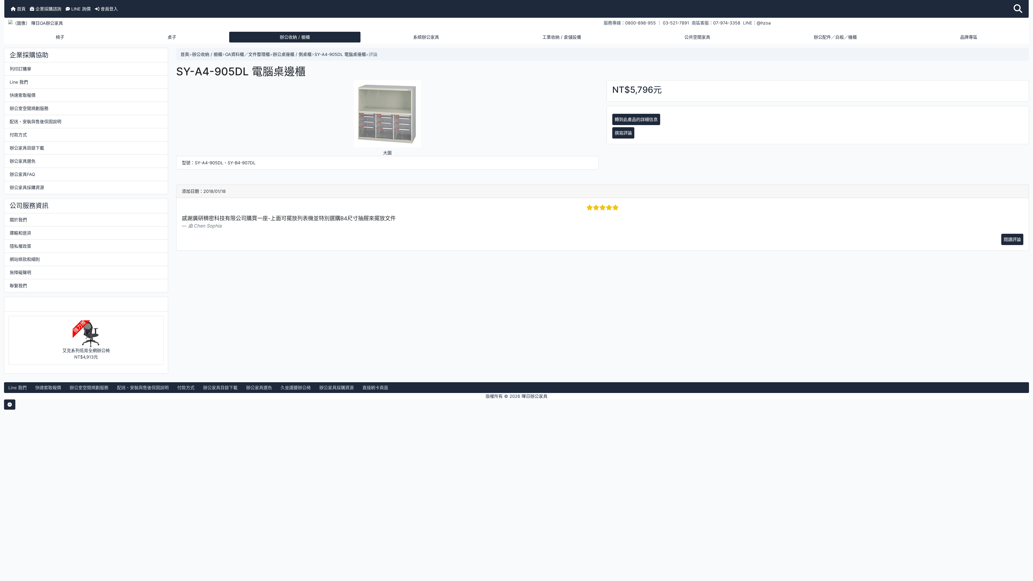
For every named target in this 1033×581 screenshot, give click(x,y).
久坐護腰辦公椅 (296, 387)
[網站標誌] (175, 22)
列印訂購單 (20, 69)
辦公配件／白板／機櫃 (835, 37)
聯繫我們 (18, 285)
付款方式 (18, 134)
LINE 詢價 (80, 9)
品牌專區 (968, 37)
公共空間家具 (697, 37)
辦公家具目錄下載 (27, 148)
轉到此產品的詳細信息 (636, 119)
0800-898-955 (640, 23)
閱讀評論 (1012, 239)
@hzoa (764, 23)
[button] (1017, 9)
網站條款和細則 (25, 259)
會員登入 (108, 9)
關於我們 (18, 219)
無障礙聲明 (20, 272)
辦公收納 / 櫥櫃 (295, 37)
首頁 (21, 9)
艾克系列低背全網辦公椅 (86, 350)
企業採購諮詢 (47, 9)
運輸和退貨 (20, 233)
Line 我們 (19, 82)
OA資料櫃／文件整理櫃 (247, 54)
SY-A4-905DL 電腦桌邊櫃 (340, 54)
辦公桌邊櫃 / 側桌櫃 (292, 54)
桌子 (172, 37)
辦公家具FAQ (22, 174)
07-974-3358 (726, 23)
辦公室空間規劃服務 (29, 108)
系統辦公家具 (426, 37)
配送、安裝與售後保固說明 (35, 121)
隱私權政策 (20, 246)
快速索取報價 (23, 95)
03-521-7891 (676, 23)
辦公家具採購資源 (27, 187)
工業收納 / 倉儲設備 (561, 37)
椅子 (60, 37)
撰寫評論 (623, 133)
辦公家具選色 (23, 161)
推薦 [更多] (27, 304)
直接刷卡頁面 (375, 387)
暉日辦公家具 (534, 396)
